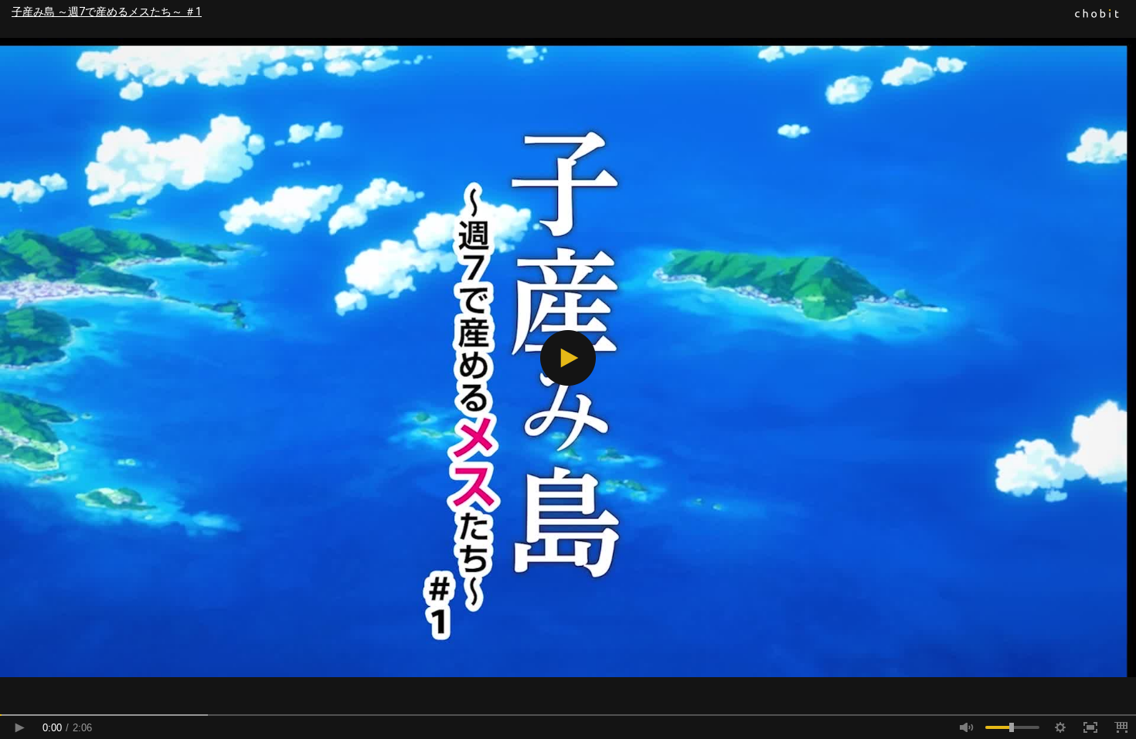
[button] (568, 358)
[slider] (568, 715)
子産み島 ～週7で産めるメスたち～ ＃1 (107, 11)
